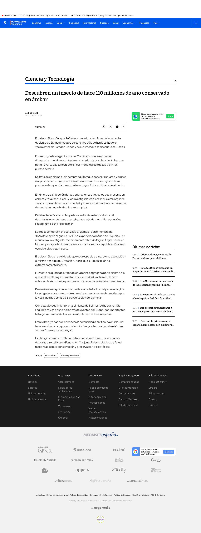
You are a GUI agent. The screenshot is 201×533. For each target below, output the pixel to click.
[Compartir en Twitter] (110, 127)
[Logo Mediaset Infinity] (45, 449)
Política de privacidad (79, 495)
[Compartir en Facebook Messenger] (117, 127)
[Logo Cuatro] (119, 449)
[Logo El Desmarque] (45, 460)
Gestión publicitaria (140, 495)
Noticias (33, 381)
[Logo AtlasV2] (63, 480)
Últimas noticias (37, 393)
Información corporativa (57, 495)
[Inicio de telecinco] (5, 22)
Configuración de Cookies (101, 495)
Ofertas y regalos (128, 387)
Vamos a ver (65, 406)
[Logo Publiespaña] (100, 480)
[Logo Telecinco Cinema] (119, 470)
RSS (153, 495)
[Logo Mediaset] (100, 436)
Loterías (32, 387)
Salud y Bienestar (128, 404)
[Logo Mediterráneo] (137, 481)
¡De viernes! (64, 411)
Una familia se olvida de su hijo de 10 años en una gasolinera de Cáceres (35, 15)
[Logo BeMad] (45, 470)
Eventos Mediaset (128, 399)
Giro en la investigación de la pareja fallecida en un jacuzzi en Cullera (103, 15)
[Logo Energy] (156, 460)
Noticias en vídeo (38, 399)
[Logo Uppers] (82, 470)
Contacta (93, 381)
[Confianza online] (100, 522)
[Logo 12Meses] (156, 470)
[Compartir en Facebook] (123, 127)
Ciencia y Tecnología (49, 79)
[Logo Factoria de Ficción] (82, 460)
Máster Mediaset (97, 417)
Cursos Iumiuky (127, 393)
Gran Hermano (66, 381)
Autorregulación (97, 396)
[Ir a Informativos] (18, 22)
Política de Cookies (122, 495)
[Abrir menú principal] (196, 22)
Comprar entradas (128, 381)
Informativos (51, 355)
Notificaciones (96, 402)
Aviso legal (40, 495)
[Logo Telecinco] (82, 449)
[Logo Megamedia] (102, 508)
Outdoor (63, 417)
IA (175, 80)
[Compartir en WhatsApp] (104, 127)
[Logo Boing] (119, 460)
